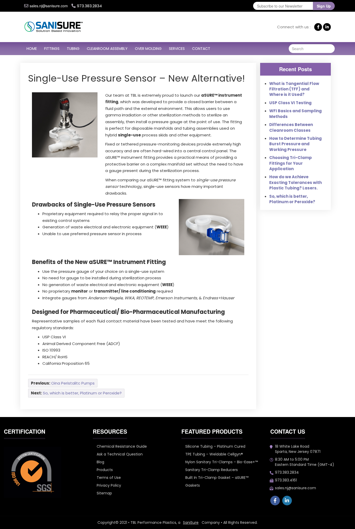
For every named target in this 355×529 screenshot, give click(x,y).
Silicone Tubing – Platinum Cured (215, 446)
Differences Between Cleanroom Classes (291, 127)
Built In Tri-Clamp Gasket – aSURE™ (216, 477)
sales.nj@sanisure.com (49, 5)
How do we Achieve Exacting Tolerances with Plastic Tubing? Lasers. (295, 182)
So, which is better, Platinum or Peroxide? (292, 199)
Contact (201, 48)
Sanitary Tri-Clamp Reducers (211, 469)
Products (105, 469)
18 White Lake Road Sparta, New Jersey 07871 (297, 449)
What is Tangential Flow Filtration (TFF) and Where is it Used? (294, 89)
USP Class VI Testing (290, 102)
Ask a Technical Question (120, 454)
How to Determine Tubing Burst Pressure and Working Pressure (295, 144)
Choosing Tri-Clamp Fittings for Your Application (290, 163)
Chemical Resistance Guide (122, 446)
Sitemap (104, 493)
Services (177, 48)
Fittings (52, 48)
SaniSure (191, 523)
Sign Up (324, 6)
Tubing (73, 48)
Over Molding (148, 48)
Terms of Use (109, 477)
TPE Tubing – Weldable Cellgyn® (214, 454)
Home (32, 48)
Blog (100, 462)
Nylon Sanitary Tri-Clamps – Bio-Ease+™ (221, 462)
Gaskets (192, 485)
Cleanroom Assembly (107, 48)
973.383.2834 (287, 472)
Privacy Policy (109, 485)
